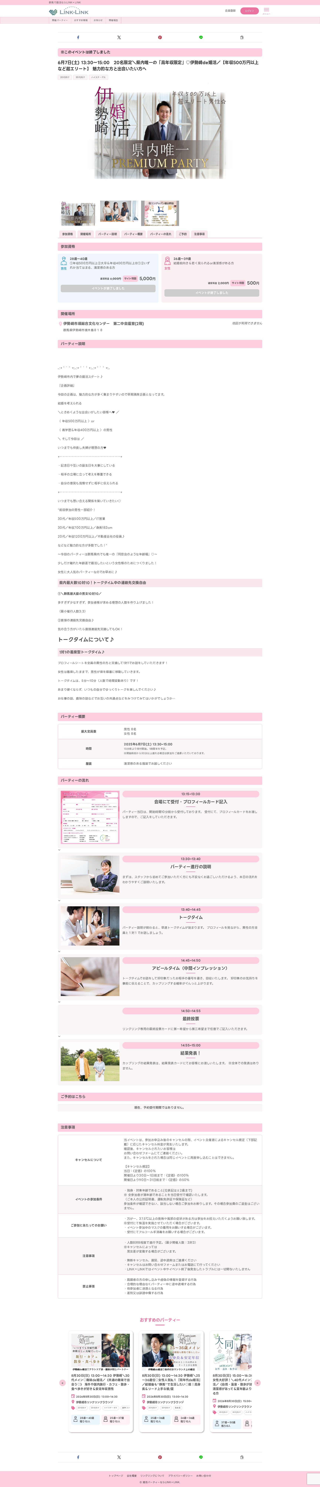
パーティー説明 (107, 234)
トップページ (116, 1476)
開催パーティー (60, 20)
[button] (78, 37)
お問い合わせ (203, 1476)
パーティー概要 (133, 234)
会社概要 (132, 1476)
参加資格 (67, 234)
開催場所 (85, 234)
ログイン (249, 11)
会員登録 (230, 11)
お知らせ (98, 20)
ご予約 (183, 234)
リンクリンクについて (152, 1476)
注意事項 (199, 234)
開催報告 (113, 20)
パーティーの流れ (160, 234)
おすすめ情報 (81, 20)
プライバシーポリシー (180, 1476)
